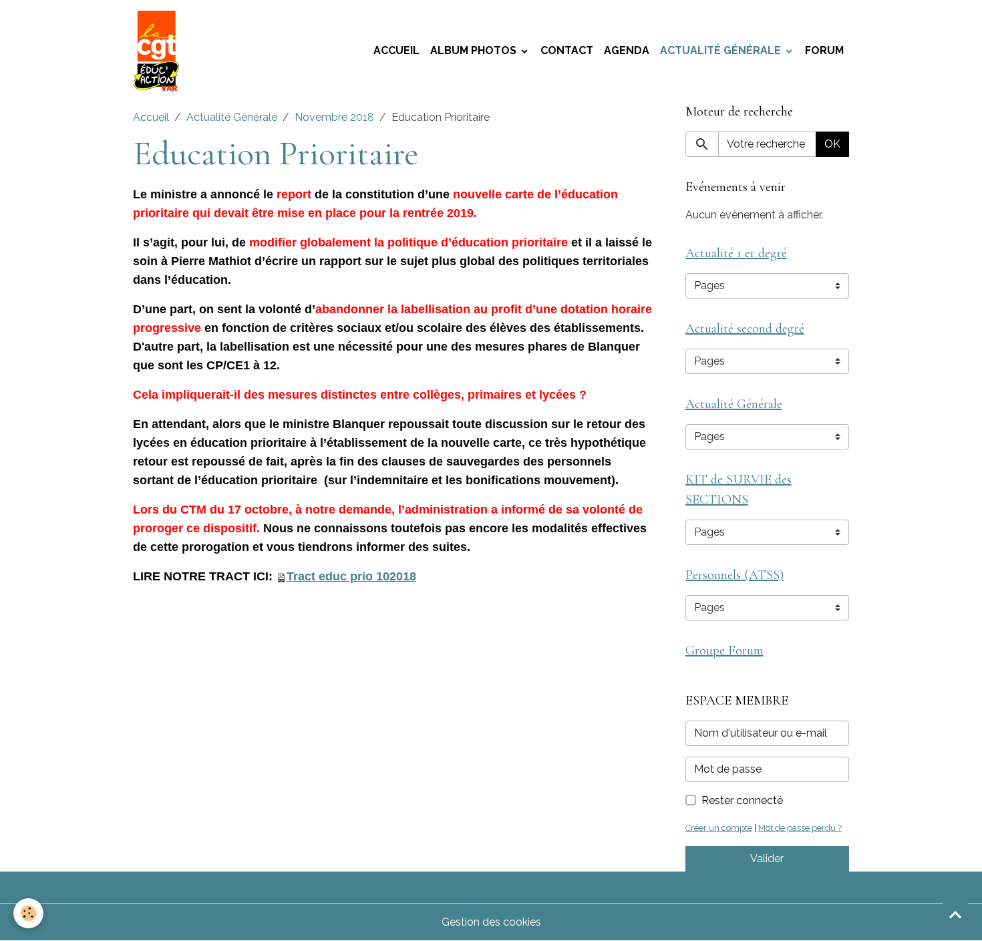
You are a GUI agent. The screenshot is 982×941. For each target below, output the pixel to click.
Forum (824, 50)
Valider (767, 858)
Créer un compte (718, 828)
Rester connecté (742, 800)
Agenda (626, 50)
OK (832, 144)
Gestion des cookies (491, 922)
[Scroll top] (955, 914)
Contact (566, 50)
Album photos (474, 50)
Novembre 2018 (334, 117)
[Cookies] (28, 913)
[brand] (159, 51)
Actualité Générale (722, 50)
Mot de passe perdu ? (800, 828)
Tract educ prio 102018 (351, 576)
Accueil (396, 50)
